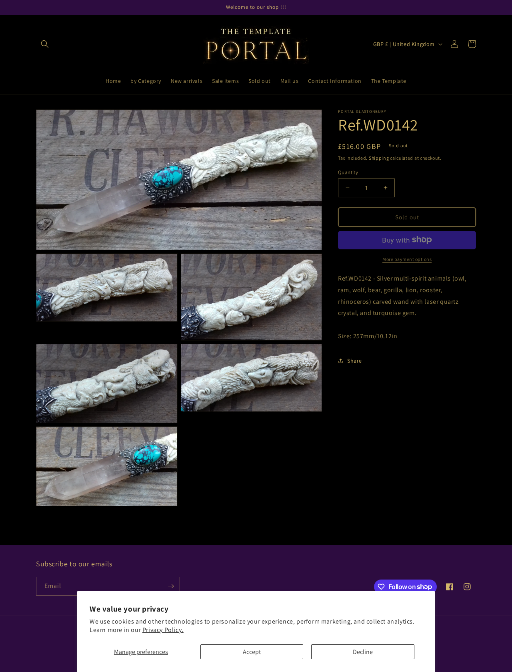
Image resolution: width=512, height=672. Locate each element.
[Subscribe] (171, 586)
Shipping (379, 158)
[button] (45, 44)
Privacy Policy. (163, 630)
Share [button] (354, 360)
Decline (363, 652)
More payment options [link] (407, 259)
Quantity (348, 172)
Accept (252, 652)
